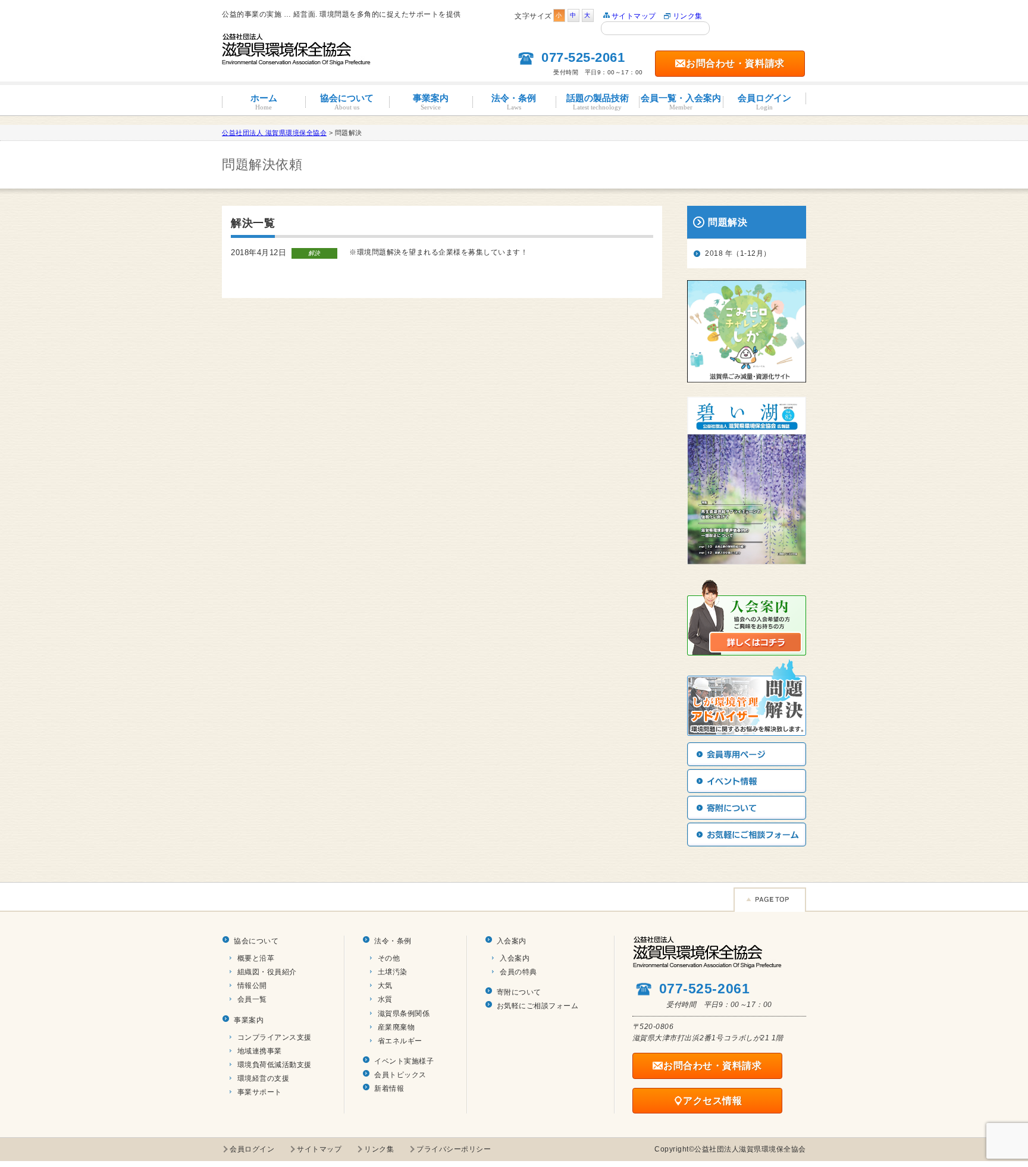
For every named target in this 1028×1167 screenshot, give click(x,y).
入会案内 (511, 941)
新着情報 (389, 1088)
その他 (389, 958)
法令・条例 (513, 102)
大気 (385, 985)
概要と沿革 (256, 958)
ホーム (263, 102)
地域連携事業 (259, 1051)
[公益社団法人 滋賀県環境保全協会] (296, 60)
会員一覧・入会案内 (681, 102)
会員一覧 (252, 999)
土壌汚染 (393, 972)
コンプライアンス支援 (274, 1037)
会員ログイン (764, 102)
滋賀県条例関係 (404, 1013)
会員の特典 (518, 972)
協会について (347, 102)
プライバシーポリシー (453, 1149)
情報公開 (252, 985)
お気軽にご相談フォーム (538, 1006)
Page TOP (770, 899)
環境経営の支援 (263, 1078)
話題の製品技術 (597, 102)
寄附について (519, 992)
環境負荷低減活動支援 (274, 1065)
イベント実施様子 (404, 1061)
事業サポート (259, 1092)
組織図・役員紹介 (267, 972)
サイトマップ (634, 16)
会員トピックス (400, 1075)
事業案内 (431, 102)
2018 (714, 253)
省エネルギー (400, 1041)
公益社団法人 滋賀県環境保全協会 (274, 132)
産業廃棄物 (396, 1027)
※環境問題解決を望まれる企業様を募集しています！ (438, 252)
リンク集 (688, 16)
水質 (385, 999)
